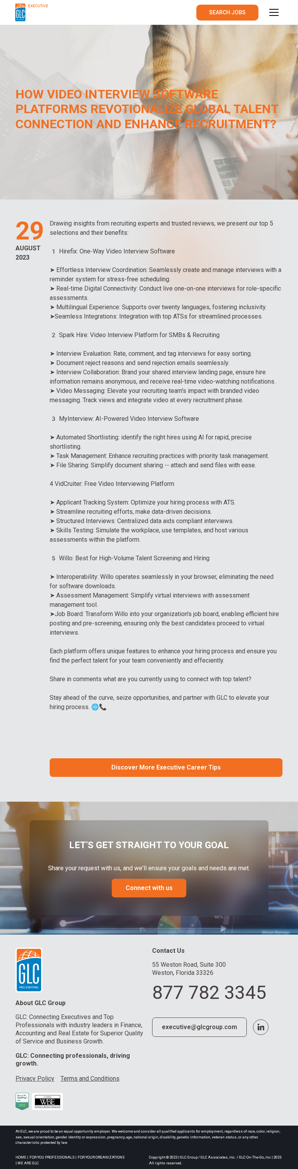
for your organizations (101, 1157)
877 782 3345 (209, 992)
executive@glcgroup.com (199, 1027)
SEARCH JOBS (227, 12)
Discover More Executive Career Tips (166, 767)
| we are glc (27, 1163)
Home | (22, 1157)
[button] (274, 12)
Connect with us (149, 888)
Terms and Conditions (90, 1078)
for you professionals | (52, 1157)
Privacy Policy (35, 1078)
